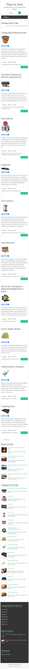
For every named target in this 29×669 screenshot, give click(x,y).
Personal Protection (12, 154)
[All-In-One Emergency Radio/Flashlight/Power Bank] (5, 295)
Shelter (15, 432)
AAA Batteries (7, 242)
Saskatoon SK (4, 624)
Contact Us (11, 666)
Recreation (16, 359)
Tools (19, 64)
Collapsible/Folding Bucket (14, 32)
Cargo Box (6, 164)
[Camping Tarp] (5, 409)
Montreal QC (4, 612)
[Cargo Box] (5, 168)
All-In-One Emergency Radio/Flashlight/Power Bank (12, 289)
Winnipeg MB (4, 619)
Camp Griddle (11, 568)
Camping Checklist (5, 654)
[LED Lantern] (5, 204)
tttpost (5, 62)
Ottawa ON (4, 621)
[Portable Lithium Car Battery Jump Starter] (5, 80)
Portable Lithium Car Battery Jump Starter (11, 75)
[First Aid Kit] (5, 122)
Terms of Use (17, 666)
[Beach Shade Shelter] (5, 332)
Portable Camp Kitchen (13, 560)
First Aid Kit (7, 118)
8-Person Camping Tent (13, 584)
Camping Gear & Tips (8, 64)
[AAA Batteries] (5, 246)
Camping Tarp (8, 406)
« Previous (6, 440)
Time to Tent (14, 4)
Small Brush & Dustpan (12, 366)
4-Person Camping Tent (13, 592)
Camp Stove (10, 576)
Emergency (16, 107)
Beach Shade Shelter (11, 329)
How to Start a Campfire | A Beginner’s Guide (15, 634)
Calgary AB (4, 614)
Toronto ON (4, 609)
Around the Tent (7, 153)
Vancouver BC (4, 617)
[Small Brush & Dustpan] (5, 370)
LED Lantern (7, 200)
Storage (16, 64)
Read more (24, 67)
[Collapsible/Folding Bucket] (5, 36)
